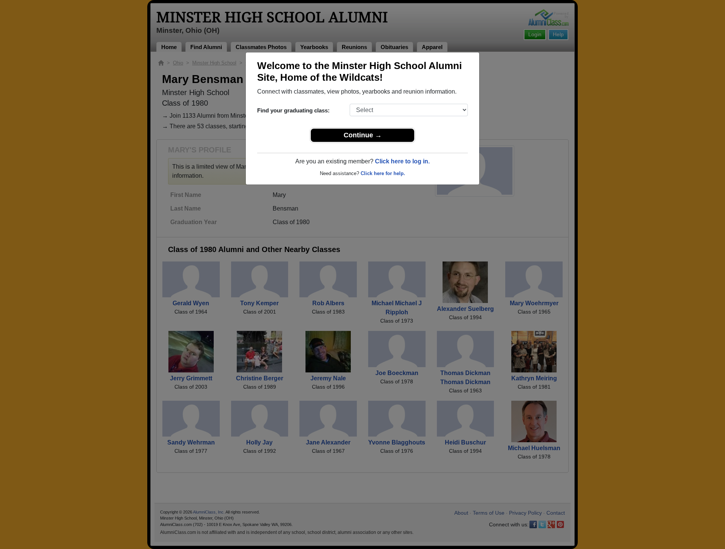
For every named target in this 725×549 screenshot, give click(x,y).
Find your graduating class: (293, 110)
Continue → (363, 135)
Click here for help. (383, 173)
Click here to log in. (402, 161)
